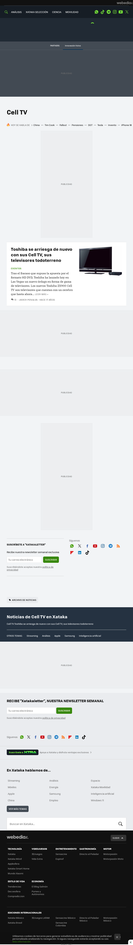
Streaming (32, 635)
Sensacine (61, 854)
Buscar (120, 824)
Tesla (100, 125)
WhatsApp (96, 12)
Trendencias (14, 886)
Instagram (115, 12)
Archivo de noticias (24, 600)
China (36, 125)
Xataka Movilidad (100, 787)
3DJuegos (37, 854)
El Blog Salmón (40, 886)
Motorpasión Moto (113, 858)
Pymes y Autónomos (38, 893)
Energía (53, 787)
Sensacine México (66, 917)
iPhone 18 (126, 125)
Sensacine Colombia (61, 924)
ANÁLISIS (16, 12)
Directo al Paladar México (89, 919)
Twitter (127, 12)
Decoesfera (14, 891)
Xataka (11, 854)
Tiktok (102, 12)
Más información (21, 941)
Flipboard (72, 552)
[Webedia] (125, 3)
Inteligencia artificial (90, 635)
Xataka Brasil (15, 922)
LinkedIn (79, 552)
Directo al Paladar (89, 854)
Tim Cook (50, 125)
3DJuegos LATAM (41, 917)
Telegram (109, 12)
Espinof (60, 858)
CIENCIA (56, 12)
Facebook (87, 545)
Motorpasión (110, 854)
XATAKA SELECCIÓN (37, 12)
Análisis (46, 635)
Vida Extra (37, 858)
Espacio (95, 780)
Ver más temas (18, 808)
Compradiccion (16, 896)
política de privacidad (53, 717)
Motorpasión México (110, 919)
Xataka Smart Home (18, 868)
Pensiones (77, 125)
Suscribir (51, 559)
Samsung (70, 635)
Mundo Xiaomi (15, 873)
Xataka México (16, 917)
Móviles (12, 787)
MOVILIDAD (71, 12)
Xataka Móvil (15, 858)
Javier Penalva (28, 299)
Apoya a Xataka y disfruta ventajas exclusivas (64, 752)
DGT (90, 125)
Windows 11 (97, 800)
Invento (112, 125)
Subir (116, 838)
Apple (57, 635)
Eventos (16, 268)
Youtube (121, 12)
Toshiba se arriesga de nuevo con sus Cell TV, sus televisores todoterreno (41, 254)
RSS (118, 545)
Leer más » (41, 294)
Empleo (53, 800)
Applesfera (13, 863)
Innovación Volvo (73, 45)
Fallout (63, 125)
